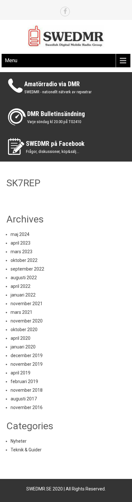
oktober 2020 (24, 329)
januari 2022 (23, 294)
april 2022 (20, 286)
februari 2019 (24, 381)
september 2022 (27, 269)
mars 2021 (21, 312)
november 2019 (27, 364)
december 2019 (27, 355)
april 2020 (20, 338)
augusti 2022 (24, 277)
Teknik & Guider (26, 449)
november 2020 (27, 320)
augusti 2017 (24, 398)
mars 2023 (21, 251)
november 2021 (27, 303)
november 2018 (27, 390)
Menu (11, 60)
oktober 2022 (24, 260)
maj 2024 (20, 234)
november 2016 (27, 407)
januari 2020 (23, 346)
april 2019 (20, 372)
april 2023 (20, 243)
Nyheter (19, 441)
